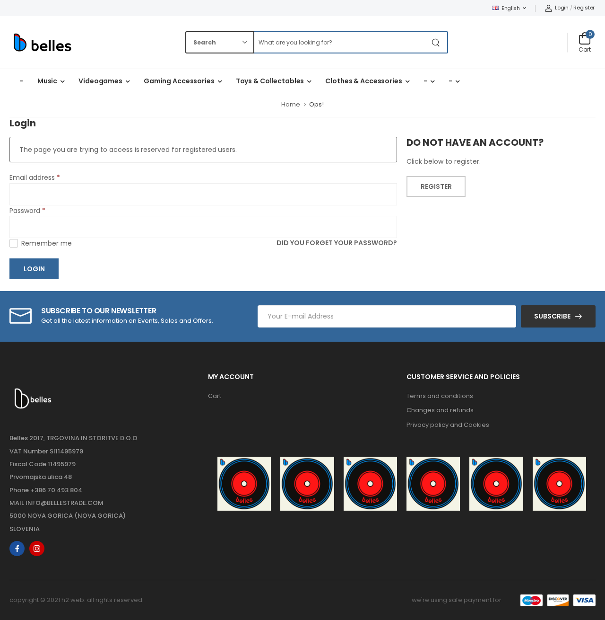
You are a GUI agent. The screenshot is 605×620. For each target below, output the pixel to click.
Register (584, 7)
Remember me (46, 243)
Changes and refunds (440, 410)
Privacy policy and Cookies (447, 424)
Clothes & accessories (363, 81)
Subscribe (552, 316)
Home (290, 104)
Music (47, 81)
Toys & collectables (270, 81)
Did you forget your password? (337, 243)
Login (561, 7)
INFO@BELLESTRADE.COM (65, 502)
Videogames (100, 81)
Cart (214, 395)
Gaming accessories (179, 81)
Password (27, 210)
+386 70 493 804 (56, 490)
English (510, 8)
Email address (34, 177)
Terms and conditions (439, 395)
